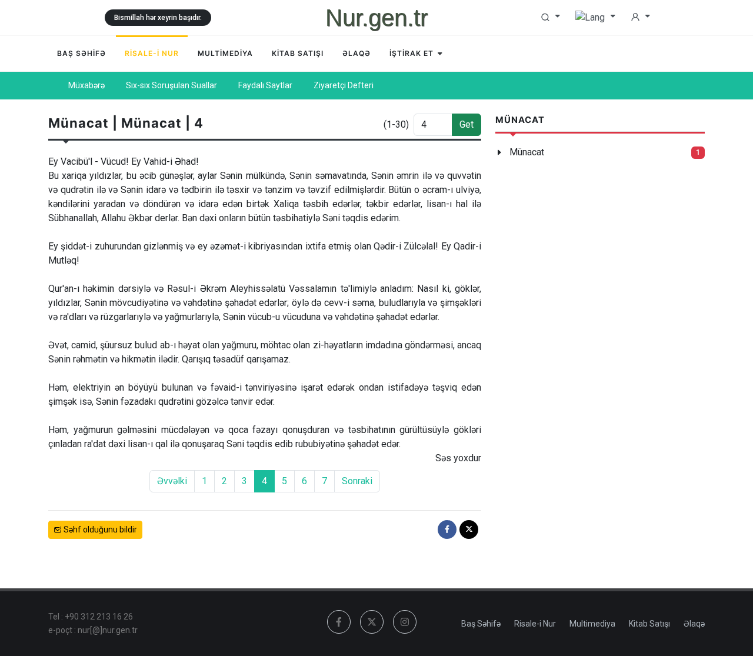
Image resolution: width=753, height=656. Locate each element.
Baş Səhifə (481, 623)
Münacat (526, 152)
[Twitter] (468, 529)
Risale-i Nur (535, 623)
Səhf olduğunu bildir (99, 529)
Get (466, 124)
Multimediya (592, 623)
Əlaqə (694, 623)
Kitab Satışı (649, 623)
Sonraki (357, 481)
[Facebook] (447, 529)
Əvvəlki (172, 481)
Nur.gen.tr (376, 18)
